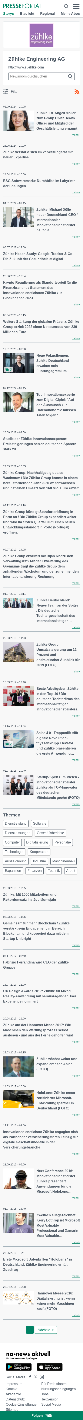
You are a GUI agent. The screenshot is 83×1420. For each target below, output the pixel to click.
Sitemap (12, 1409)
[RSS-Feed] (77, 92)
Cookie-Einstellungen (22, 1404)
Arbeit (70, 870)
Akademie (13, 1394)
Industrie (39, 861)
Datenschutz (15, 1399)
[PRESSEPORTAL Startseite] (22, 6)
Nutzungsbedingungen (58, 1389)
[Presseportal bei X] (34, 1377)
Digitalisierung (37, 842)
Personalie (62, 842)
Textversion (50, 1399)
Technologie (14, 852)
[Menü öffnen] (76, 6)
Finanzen (34, 870)
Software (39, 823)
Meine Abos (70, 13)
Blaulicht (27, 13)
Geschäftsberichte (50, 833)
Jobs (45, 1394)
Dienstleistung (16, 823)
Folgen (37, 1415)
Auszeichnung (16, 861)
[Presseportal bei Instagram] (40, 1376)
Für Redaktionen (54, 1384)
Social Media (51, 1404)
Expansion (13, 870)
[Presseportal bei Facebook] (28, 1377)
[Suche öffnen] (66, 6)
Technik (54, 870)
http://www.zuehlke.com (26, 67)
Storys (8, 13)
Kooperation (39, 852)
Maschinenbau (63, 861)
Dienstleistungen (17, 833)
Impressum (14, 1384)
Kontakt (11, 1389)
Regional (47, 13)
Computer (12, 842)
